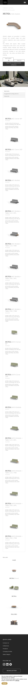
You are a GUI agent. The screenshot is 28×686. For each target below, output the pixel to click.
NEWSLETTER (12, 670)
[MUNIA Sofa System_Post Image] (14, 30)
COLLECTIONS (5, 7)
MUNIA (11, 7)
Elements (6, 91)
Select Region (6, 654)
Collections (6, 646)
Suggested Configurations (11, 93)
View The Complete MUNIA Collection (13, 64)
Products (5, 648)
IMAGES (19, 60)
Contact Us (6, 643)
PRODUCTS (5, 10)
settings (17, 680)
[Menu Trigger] (24, 2)
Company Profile (7, 651)
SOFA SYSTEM (12, 10)
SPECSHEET (8, 58)
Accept (4, 683)
